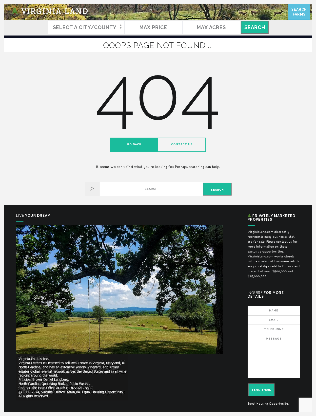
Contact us (182, 144)
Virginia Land (54, 11)
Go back (134, 144)
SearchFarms (299, 11)
